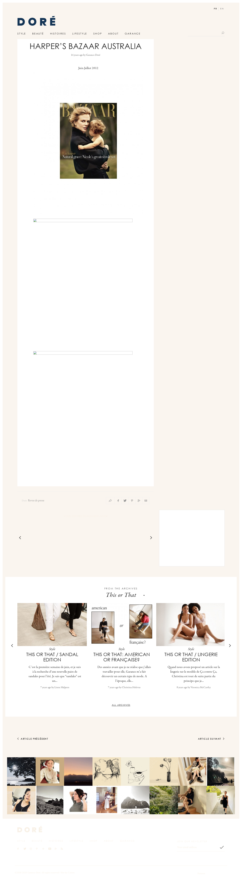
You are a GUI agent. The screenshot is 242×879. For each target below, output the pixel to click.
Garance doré (29, 829)
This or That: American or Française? (121, 657)
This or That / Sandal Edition (52, 657)
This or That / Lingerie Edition (191, 657)
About (113, 33)
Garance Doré (93, 55)
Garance (133, 33)
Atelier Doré (36, 22)
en (222, 9)
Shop (97, 33)
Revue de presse (36, 500)
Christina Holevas (131, 687)
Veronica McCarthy (201, 687)
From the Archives (121, 588)
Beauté (38, 33)
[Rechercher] (223, 32)
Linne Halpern (61, 687)
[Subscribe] (222, 847)
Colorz (71, 872)
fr (215, 9)
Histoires (58, 33)
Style (21, 33)
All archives (121, 705)
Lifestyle (79, 33)
